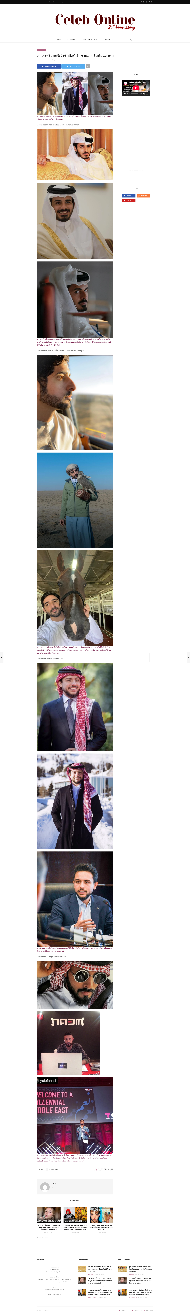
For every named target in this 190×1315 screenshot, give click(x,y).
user (54, 1183)
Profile (122, 40)
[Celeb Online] (95, 21)
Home (59, 40)
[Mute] (144, 94)
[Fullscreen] (147, 94)
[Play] (125, 94)
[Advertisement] (136, 133)
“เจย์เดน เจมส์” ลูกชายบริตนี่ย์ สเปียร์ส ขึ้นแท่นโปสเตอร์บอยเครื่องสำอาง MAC (101, 1227)
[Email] (111, 1169)
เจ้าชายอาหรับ (53, 1169)
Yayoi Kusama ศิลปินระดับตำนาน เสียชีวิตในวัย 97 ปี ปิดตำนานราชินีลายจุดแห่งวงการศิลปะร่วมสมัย (72, 2)
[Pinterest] (108, 1169)
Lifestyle (107, 40)
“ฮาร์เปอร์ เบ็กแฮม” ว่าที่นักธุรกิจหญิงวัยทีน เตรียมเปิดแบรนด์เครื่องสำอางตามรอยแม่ (49, 1227)
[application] (136, 88)
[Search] (130, 39)
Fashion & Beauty (89, 40)
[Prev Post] (1, 657)
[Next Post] (188, 657)
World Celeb (41, 50)
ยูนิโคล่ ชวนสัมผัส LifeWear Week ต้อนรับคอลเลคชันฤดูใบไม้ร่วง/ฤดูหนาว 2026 (100, 1269)
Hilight (42, 1169)
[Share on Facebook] (101, 1169)
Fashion (91, 1274)
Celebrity (71, 40)
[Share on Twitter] (105, 1169)
